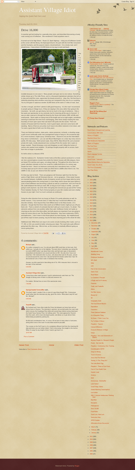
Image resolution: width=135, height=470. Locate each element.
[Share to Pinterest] (65, 233)
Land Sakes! (95, 384)
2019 (91, 200)
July (92, 237)
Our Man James (96, 292)
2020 (91, 197)
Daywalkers (94, 306)
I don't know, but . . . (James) (99, 29)
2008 (91, 445)
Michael (28, 244)
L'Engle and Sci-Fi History (99, 280)
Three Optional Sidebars (98, 312)
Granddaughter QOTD (97, 349)
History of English (93, 135)
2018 (91, 203)
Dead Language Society (95, 154)
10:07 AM (29, 332)
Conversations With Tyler (95, 133)
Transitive (93, 30)
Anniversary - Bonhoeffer (98, 381)
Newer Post (24, 345)
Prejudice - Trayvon (97, 324)
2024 (91, 185)
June (93, 240)
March (93, 427)
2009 (91, 442)
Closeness (94, 309)
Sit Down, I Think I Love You (99, 318)
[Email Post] (52, 233)
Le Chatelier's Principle (98, 277)
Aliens (93, 289)
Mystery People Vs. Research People (102, 340)
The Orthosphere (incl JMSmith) (100, 62)
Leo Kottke (94, 392)
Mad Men (94, 400)
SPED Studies (95, 420)
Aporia (89, 151)
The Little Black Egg (97, 363)
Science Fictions (93, 149)
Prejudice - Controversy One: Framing (102, 346)
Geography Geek (96, 301)
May (92, 243)
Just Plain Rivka (93, 170)
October (94, 228)
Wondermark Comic (97, 251)
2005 (91, 454)
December (94, 223)
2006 (91, 451)
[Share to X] (61, 233)
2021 (91, 194)
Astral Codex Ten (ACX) (95, 165)
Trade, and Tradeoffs (97, 286)
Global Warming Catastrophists (100, 389)
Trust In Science (96, 355)
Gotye (93, 333)
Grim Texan (94, 248)
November (94, 226)
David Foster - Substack (95, 159)
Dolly (92, 263)
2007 (91, 448)
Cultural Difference (96, 327)
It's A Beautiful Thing (97, 315)
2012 (91, 220)
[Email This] (57, 233)
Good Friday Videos (97, 386)
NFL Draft (94, 260)
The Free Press (92, 146)
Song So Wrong (96, 352)
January (94, 432)
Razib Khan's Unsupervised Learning (99, 130)
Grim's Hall (93, 49)
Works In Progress (93, 143)
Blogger (77, 466)
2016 (91, 209)
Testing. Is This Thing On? (99, 360)
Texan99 (28, 305)
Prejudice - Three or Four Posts (100, 366)
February (94, 430)
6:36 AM (28, 267)
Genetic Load (95, 372)
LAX (92, 266)
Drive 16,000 (95, 408)
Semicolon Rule (96, 417)
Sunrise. (92, 42)
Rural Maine (94, 274)
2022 (91, 191)
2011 (91, 436)
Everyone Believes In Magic (99, 330)
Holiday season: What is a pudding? (100, 104)
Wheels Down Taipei (96, 50)
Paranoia (93, 283)
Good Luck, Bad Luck (97, 414)
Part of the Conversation (98, 269)
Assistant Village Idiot (47, 9)
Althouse (93, 40)
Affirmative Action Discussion (100, 423)
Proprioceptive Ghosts (96, 64)
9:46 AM (28, 299)
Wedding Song (95, 254)
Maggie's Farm (94, 103)
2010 (91, 439)
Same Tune (94, 272)
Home (51, 345)
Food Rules (94, 411)
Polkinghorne (95, 406)
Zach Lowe (91, 157)
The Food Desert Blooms (98, 303)
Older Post (78, 345)
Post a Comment (29, 336)
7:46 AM (28, 284)
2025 (91, 182)
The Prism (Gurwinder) (94, 167)
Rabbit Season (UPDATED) (98, 91)
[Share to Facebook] (63, 233)
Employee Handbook (97, 257)
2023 (91, 188)
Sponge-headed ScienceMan (35, 290)
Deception (94, 403)
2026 (91, 180)
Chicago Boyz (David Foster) (99, 89)
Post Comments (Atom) (35, 349)
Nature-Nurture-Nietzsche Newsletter (99, 162)
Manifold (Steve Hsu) (94, 138)
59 (91, 298)
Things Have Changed (97, 118)
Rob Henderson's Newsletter (96, 141)
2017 (91, 206)
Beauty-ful (94, 295)
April (92, 246)
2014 (91, 214)
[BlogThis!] (59, 233)
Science (93, 375)
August (93, 234)
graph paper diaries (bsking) (99, 76)
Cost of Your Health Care (98, 369)
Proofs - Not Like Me (97, 343)
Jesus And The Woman (98, 357)
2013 (91, 217)
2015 (91, 211)
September (94, 231)
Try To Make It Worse (97, 321)
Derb (92, 378)
